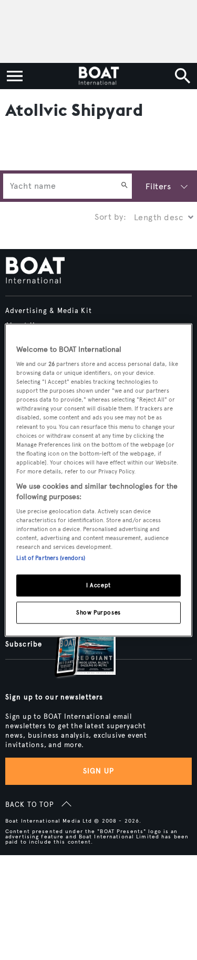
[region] (98, 480)
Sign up (99, 771)
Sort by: (110, 217)
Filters (158, 186)
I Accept (98, 585)
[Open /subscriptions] (76, 647)
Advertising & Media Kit (48, 311)
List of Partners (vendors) (50, 558)
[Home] (98, 76)
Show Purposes (98, 612)
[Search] (124, 186)
